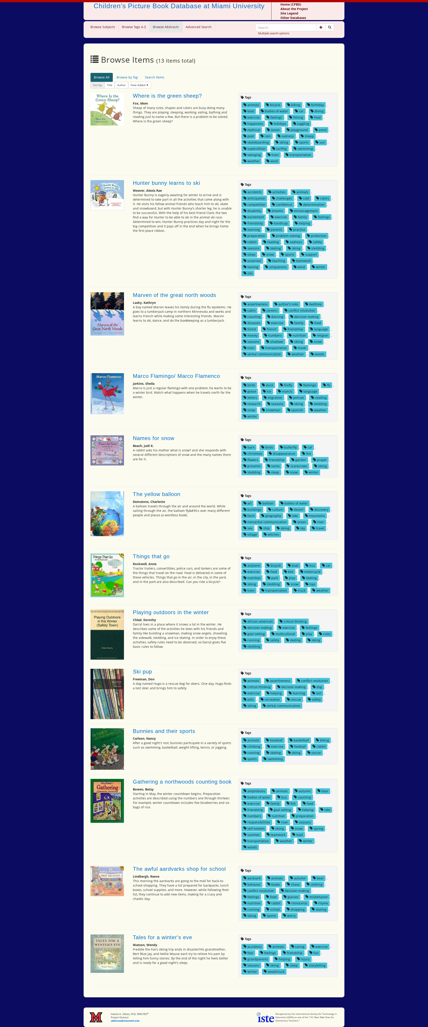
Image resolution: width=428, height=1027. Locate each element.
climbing (253, 746)
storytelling (317, 965)
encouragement (306, 211)
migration (275, 397)
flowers (252, 460)
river (320, 522)
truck (301, 590)
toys (312, 584)
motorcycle (312, 572)
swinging (254, 155)
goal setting (256, 634)
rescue (296, 699)
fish (293, 803)
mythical (253, 130)
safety (317, 242)
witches (273, 534)
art (249, 503)
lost (318, 693)
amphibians (256, 791)
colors (324, 198)
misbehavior (318, 897)
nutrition (299, 335)
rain (268, 136)
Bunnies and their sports (164, 731)
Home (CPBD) (290, 4)
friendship (255, 223)
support (311, 254)
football (300, 746)
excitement (255, 217)
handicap (281, 223)
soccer (316, 753)
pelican (298, 397)
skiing (284, 142)
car (301, 111)
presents (254, 466)
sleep (251, 254)
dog (319, 687)
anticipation (256, 198)
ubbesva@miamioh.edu (125, 1020)
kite (290, 572)
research (254, 404)
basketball (301, 740)
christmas (254, 453)
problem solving (288, 236)
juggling (303, 123)
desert (298, 509)
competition (256, 204)
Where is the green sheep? (167, 96)
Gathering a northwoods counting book (182, 782)
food (317, 117)
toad (299, 834)
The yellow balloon (156, 494)
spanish (297, 410)
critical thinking (295, 621)
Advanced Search (199, 27)
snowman (273, 410)
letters (252, 397)
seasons (253, 248)
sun (322, 142)
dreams (277, 211)
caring (300, 946)
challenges (284, 198)
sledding (317, 248)
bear (324, 791)
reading (273, 242)
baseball (276, 740)
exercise (253, 117)
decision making (306, 317)
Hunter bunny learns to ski (166, 183)
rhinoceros (299, 903)
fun (316, 953)
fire (308, 453)
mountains (317, 516)
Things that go (151, 556)
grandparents (257, 959)
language (321, 329)
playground (299, 130)
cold (306, 198)
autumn (305, 791)
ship (266, 528)
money (252, 335)
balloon (268, 503)
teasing (252, 267)
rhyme (323, 903)
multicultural (285, 634)
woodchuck (276, 971)
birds (251, 385)
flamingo (309, 385)
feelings (276, 117)
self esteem (256, 828)
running (253, 640)
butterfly (290, 447)
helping (304, 223)
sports (304, 142)
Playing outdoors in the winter (171, 612)
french (272, 329)
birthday (317, 105)
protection (318, 236)
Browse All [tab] (101, 77)
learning (253, 229)
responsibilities (258, 822)
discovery (321, 509)
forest (251, 329)
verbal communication (264, 354)
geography (273, 516)
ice (269, 391)
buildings (254, 509)
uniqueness (278, 267)
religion (322, 335)
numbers (275, 335)
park (274, 578)
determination (314, 204)
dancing (277, 317)
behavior (254, 884)
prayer (322, 460)
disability (254, 211)
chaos (295, 884)
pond (323, 130)
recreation (272, 699)
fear (250, 953)
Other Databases (293, 18)
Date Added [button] (138, 85)
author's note (288, 304)
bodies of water (276, 111)
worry (291, 915)
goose (251, 391)
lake (295, 516)
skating (275, 248)
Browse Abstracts (166, 27)
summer (253, 834)
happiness (255, 123)
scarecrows (298, 466)
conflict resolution (301, 310)
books (275, 884)
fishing (298, 117)
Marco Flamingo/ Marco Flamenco (176, 376)
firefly (288, 385)
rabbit (252, 242)
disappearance (284, 453)
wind (274, 161)
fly (328, 385)
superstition (256, 148)
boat (250, 111)
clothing (317, 884)
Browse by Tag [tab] (127, 77)
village (252, 534)
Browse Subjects (103, 27)
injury (305, 959)
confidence (284, 204)
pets (250, 699)
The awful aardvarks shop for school (179, 869)
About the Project (294, 9)
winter (320, 267)
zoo (250, 273)
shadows (276, 342)
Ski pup (142, 672)
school (275, 909)
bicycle (275, 105)
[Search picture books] (329, 27)
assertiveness (257, 304)
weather (253, 161)
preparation (256, 236)
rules (327, 634)
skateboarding (258, 142)
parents (276, 229)
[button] (321, 27)
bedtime (315, 304)
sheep (309, 136)
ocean (275, 130)
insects (287, 391)
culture (277, 509)
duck (269, 385)
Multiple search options (273, 33)
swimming (305, 148)
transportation (300, 155)
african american (260, 621)
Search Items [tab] (154, 77)
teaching (278, 261)
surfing (281, 148)
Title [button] (109, 85)
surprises (254, 261)
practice (299, 229)
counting (254, 317)
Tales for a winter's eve (162, 937)
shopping (298, 909)
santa (275, 466)
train (275, 155)
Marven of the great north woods (174, 295)
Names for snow (153, 438)
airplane (253, 565)
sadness (288, 136)
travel (302, 348)
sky (302, 528)
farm (251, 516)
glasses (293, 897)
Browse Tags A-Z (134, 27)
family (302, 217)
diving (319, 111)
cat (310, 447)
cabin (251, 310)
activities (279, 192)
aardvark (254, 878)
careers (272, 310)
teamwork (303, 261)
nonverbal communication (267, 522)
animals (253, 105)
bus (312, 565)
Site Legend (289, 13)
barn (251, 447)
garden (300, 460)
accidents (254, 192)
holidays (280, 123)
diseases (253, 323)
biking (295, 105)
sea (250, 528)
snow (270, 254)
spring (318, 828)
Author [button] (121, 85)
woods (319, 354)
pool (250, 136)
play (292, 578)
